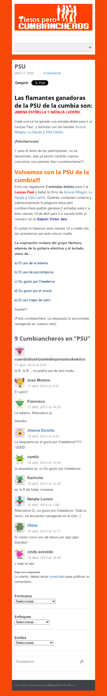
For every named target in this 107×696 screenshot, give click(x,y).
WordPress (69, 685)
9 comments (52, 73)
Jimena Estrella (40, 430)
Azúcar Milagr (74, 191)
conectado (57, 576)
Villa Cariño (54, 131)
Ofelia (32, 525)
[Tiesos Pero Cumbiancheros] (53, 28)
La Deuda (35, 131)
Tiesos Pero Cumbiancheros (31, 685)
